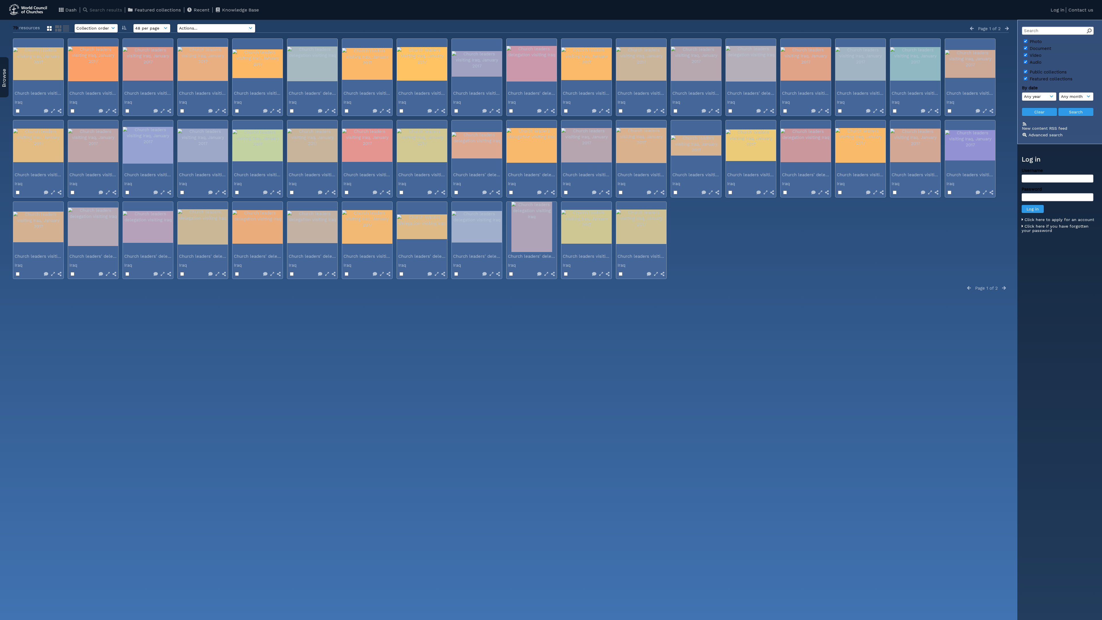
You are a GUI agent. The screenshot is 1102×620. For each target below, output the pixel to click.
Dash (70, 10)
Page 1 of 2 (989, 28)
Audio (1034, 62)
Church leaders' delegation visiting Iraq (330, 93)
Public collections (1047, 72)
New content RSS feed (1044, 128)
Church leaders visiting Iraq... (45, 93)
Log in (1057, 10)
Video (1034, 55)
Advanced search (1046, 135)
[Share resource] (59, 111)
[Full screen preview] (53, 111)
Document (1039, 48)
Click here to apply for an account (1058, 219)
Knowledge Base (240, 10)
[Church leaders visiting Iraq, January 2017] (38, 64)
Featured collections (157, 10)
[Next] (1007, 28)
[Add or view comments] (46, 111)
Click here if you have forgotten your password (1055, 228)
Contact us (1080, 10)
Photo (1035, 41)
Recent (200, 10)
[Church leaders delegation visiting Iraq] (312, 64)
